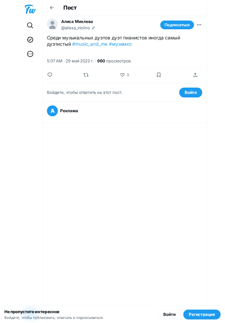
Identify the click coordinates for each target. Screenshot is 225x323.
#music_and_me (90, 44)
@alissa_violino (75, 27)
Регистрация (202, 314)
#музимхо (120, 44)
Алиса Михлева (77, 21)
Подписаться (177, 24)
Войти (191, 92)
